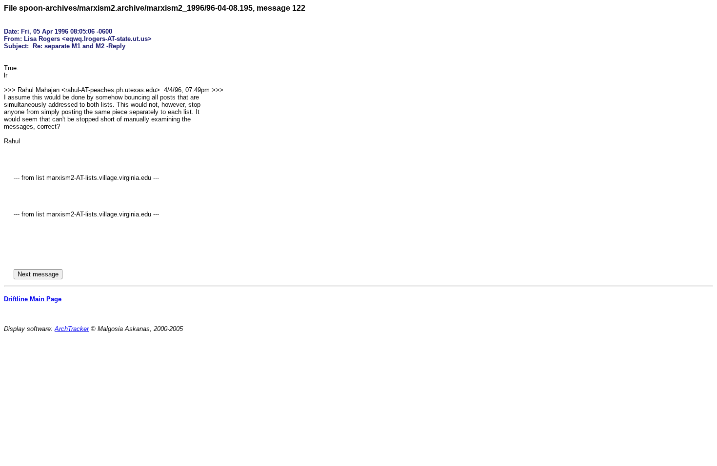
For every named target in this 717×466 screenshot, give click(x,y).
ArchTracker (72, 328)
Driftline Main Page (32, 299)
